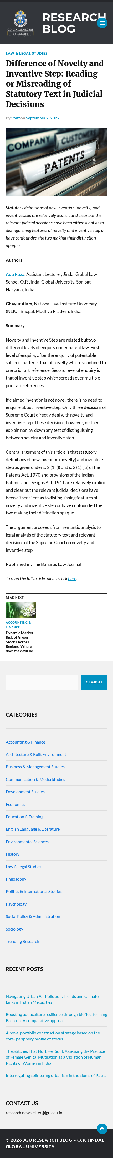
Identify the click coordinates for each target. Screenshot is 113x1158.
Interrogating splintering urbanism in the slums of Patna (56, 1075)
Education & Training (24, 816)
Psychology (16, 903)
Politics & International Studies (34, 891)
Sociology (14, 928)
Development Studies (25, 791)
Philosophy (16, 878)
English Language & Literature (33, 828)
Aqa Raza (15, 274)
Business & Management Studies (35, 766)
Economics (15, 804)
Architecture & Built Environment (36, 754)
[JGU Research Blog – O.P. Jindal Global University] (56, 23)
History (12, 853)
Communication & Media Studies (35, 779)
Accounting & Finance (25, 741)
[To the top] (102, 1129)
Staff (15, 117)
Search (94, 682)
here (72, 578)
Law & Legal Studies (27, 53)
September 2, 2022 (43, 117)
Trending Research (22, 941)
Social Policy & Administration (33, 916)
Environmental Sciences (27, 841)
